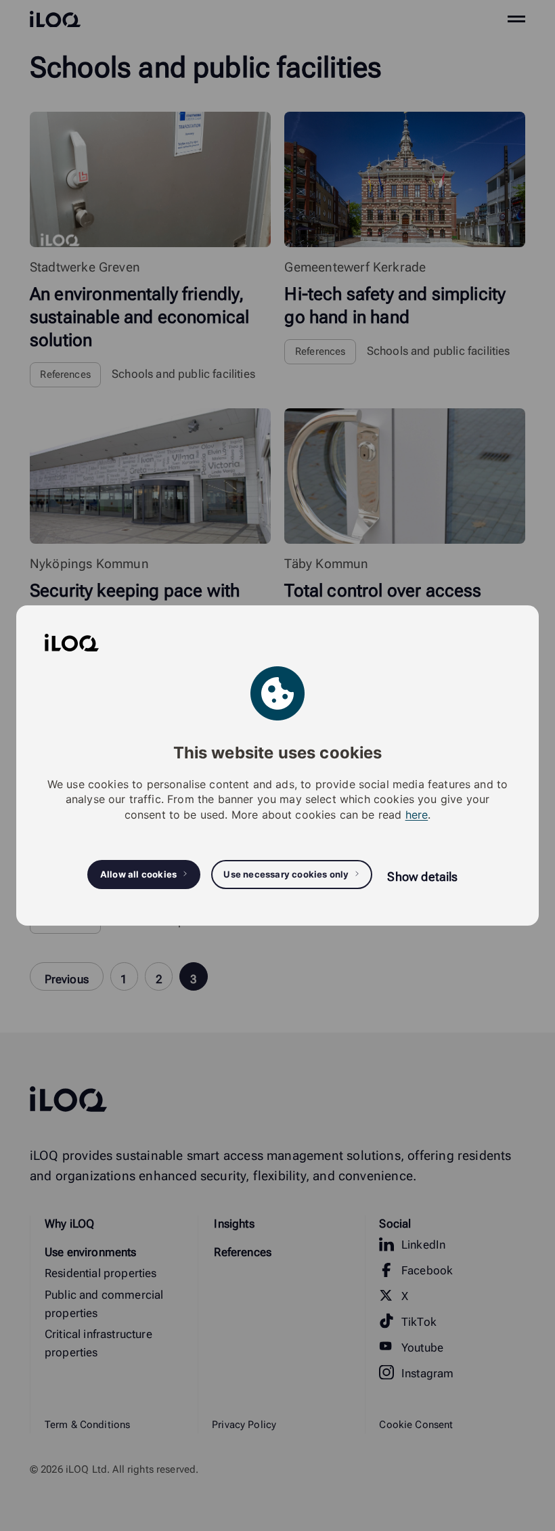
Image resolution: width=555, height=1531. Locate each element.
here (416, 814)
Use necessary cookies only (286, 874)
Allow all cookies (138, 874)
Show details (422, 876)
